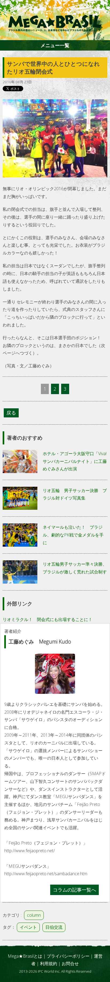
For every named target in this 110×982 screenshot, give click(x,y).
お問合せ (70, 963)
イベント (28, 927)
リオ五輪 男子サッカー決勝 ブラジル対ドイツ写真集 (75, 494)
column (34, 915)
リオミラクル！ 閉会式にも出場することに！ (47, 619)
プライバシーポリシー (68, 956)
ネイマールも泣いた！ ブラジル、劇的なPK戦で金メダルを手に (73, 535)
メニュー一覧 (55, 45)
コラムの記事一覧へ (74, 889)
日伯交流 (53, 927)
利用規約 (48, 963)
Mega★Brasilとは (25, 956)
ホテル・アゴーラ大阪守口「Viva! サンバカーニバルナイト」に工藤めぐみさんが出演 (75, 461)
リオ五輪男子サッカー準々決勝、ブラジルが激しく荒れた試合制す (75, 568)
